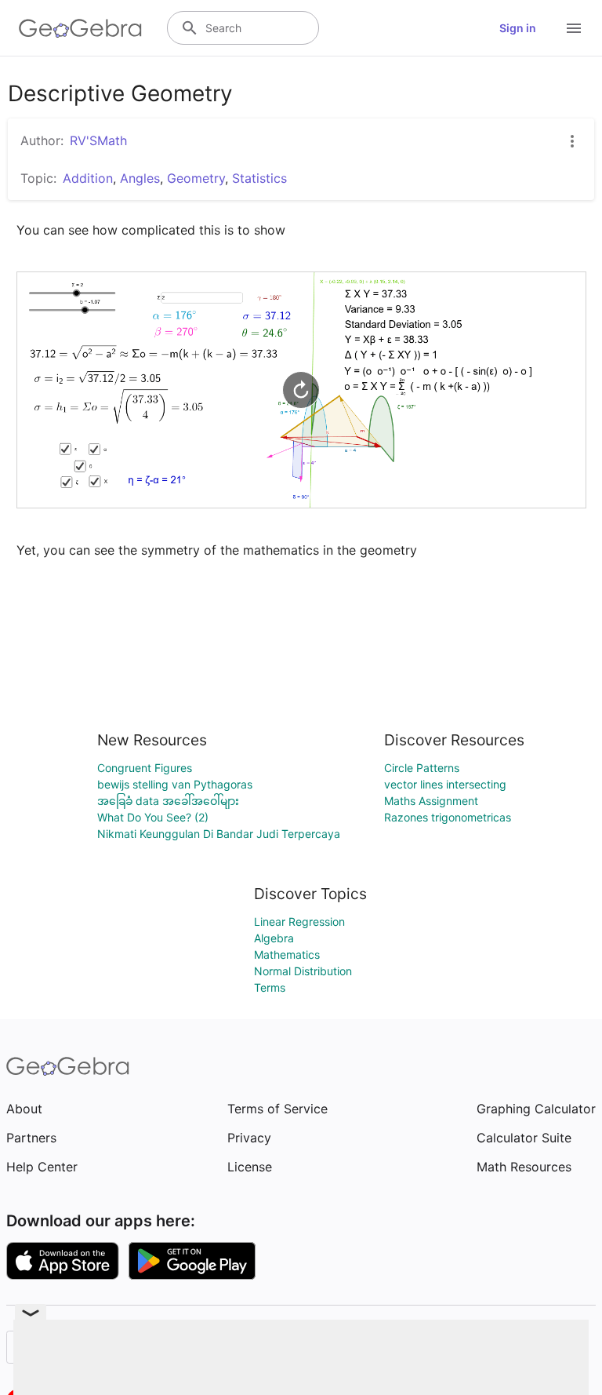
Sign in (517, 28)
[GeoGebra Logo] (80, 28)
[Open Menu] (573, 28)
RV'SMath (98, 140)
